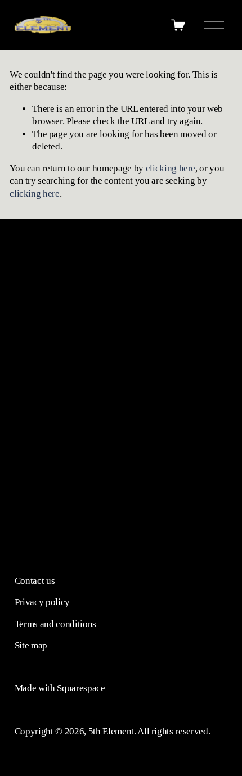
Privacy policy (42, 602)
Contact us (35, 580)
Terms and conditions (55, 624)
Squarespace (81, 688)
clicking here (171, 168)
